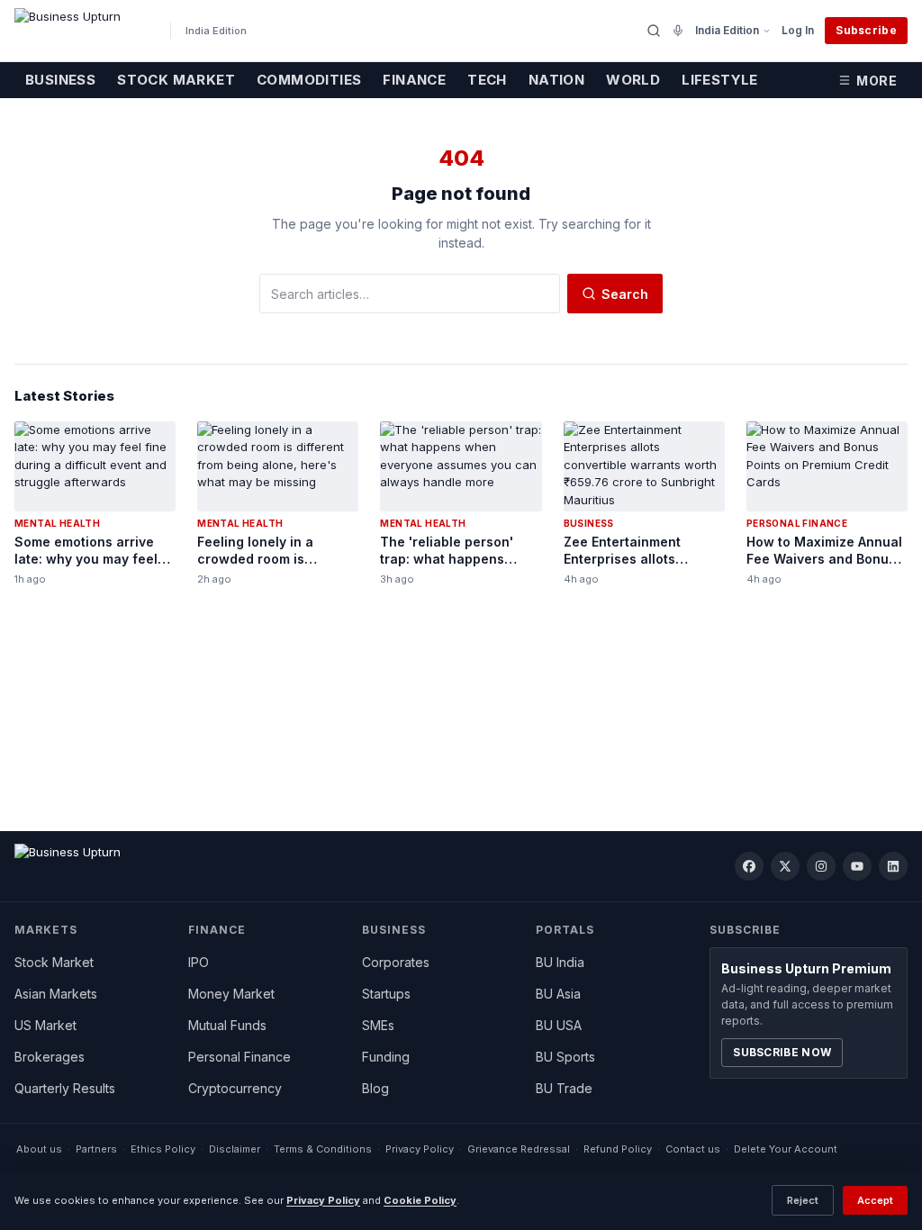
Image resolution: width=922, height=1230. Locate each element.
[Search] (653, 30)
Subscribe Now (782, 1052)
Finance (414, 79)
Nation (556, 79)
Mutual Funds (227, 1025)
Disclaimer (234, 1149)
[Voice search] (678, 30)
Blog (375, 1088)
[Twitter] (785, 866)
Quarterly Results (64, 1088)
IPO (198, 962)
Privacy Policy (419, 1149)
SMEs (378, 1025)
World (633, 79)
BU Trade (564, 1088)
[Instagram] (821, 866)
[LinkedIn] (893, 866)
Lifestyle (720, 79)
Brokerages (49, 1056)
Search (624, 294)
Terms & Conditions (323, 1149)
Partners (96, 1149)
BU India (560, 962)
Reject (802, 1200)
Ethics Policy (163, 1149)
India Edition (727, 30)
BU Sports (565, 1056)
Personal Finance (239, 1056)
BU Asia (558, 993)
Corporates (395, 962)
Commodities (309, 79)
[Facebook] (749, 866)
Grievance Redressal (518, 1149)
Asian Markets (55, 993)
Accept (875, 1200)
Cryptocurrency (235, 1088)
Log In (798, 30)
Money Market (231, 993)
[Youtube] (857, 866)
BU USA (559, 1025)
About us (39, 1149)
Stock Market (176, 79)
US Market (45, 1025)
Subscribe (866, 30)
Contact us (692, 1149)
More (876, 80)
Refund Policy (617, 1149)
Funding (386, 1056)
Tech (487, 79)
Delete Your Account (785, 1149)
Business (60, 79)
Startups (386, 993)
